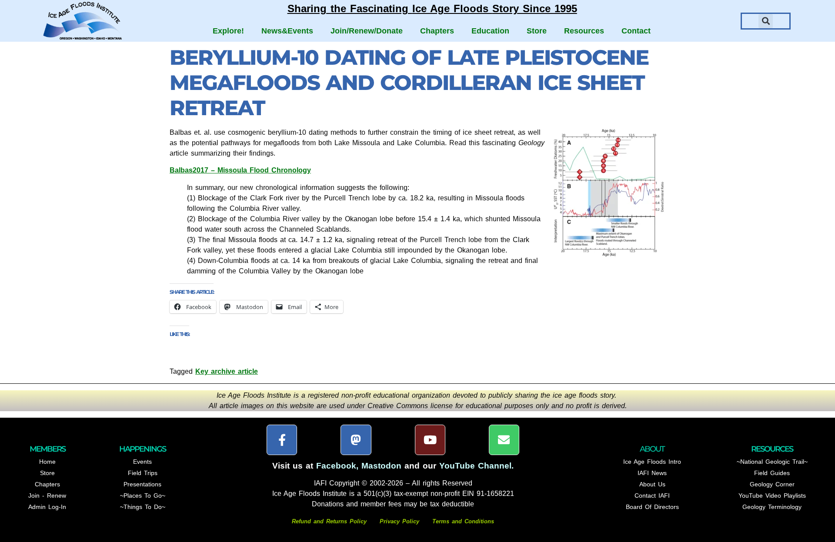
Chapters (437, 31)
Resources (584, 31)
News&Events (287, 31)
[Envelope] (504, 440)
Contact (636, 31)
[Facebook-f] (282, 440)
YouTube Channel (475, 465)
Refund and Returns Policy (330, 521)
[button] (765, 21)
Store (537, 31)
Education (490, 31)
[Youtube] (430, 440)
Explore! (228, 31)
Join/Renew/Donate (367, 31)
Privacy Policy (399, 521)
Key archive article (226, 371)
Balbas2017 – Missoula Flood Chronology (240, 170)
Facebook (336, 465)
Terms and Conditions (463, 521)
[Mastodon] (356, 440)
